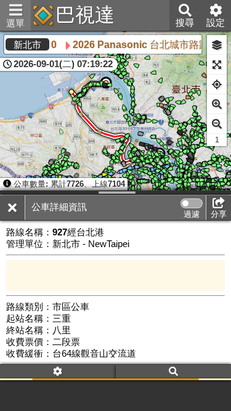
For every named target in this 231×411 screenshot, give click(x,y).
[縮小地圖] (217, 124)
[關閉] (12, 207)
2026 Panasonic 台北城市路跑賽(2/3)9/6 (136, 44)
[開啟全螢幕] (217, 65)
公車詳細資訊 (59, 207)
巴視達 (85, 15)
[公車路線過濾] (191, 203)
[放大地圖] (217, 104)
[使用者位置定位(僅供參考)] (217, 84)
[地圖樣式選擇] (217, 45)
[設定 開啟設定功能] (58, 372)
